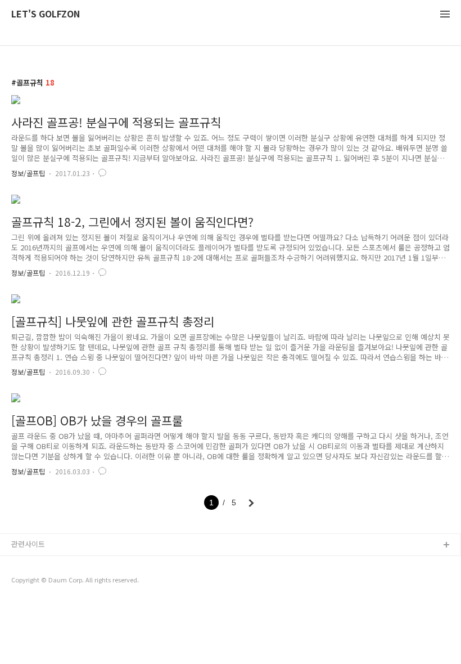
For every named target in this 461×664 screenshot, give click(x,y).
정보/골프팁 (28, 173)
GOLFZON (29, 563)
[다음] (251, 503)
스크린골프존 (32, 581)
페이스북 (25, 599)
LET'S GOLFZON (45, 14)
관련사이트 (28, 544)
